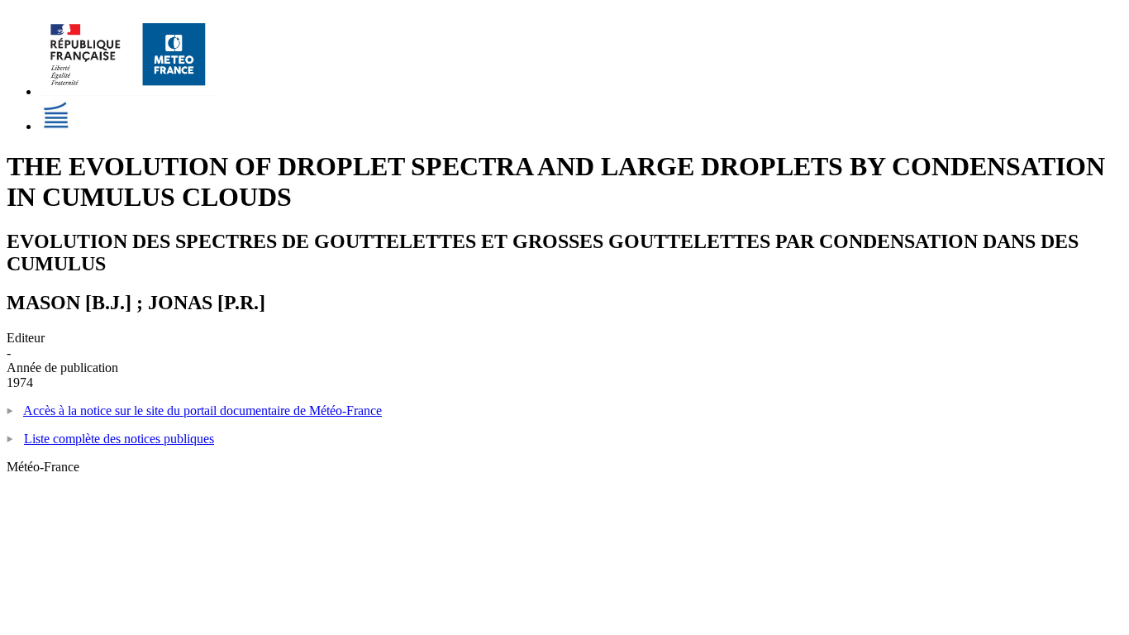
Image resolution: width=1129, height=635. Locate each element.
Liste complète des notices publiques (119, 439)
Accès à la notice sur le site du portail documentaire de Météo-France (202, 410)
